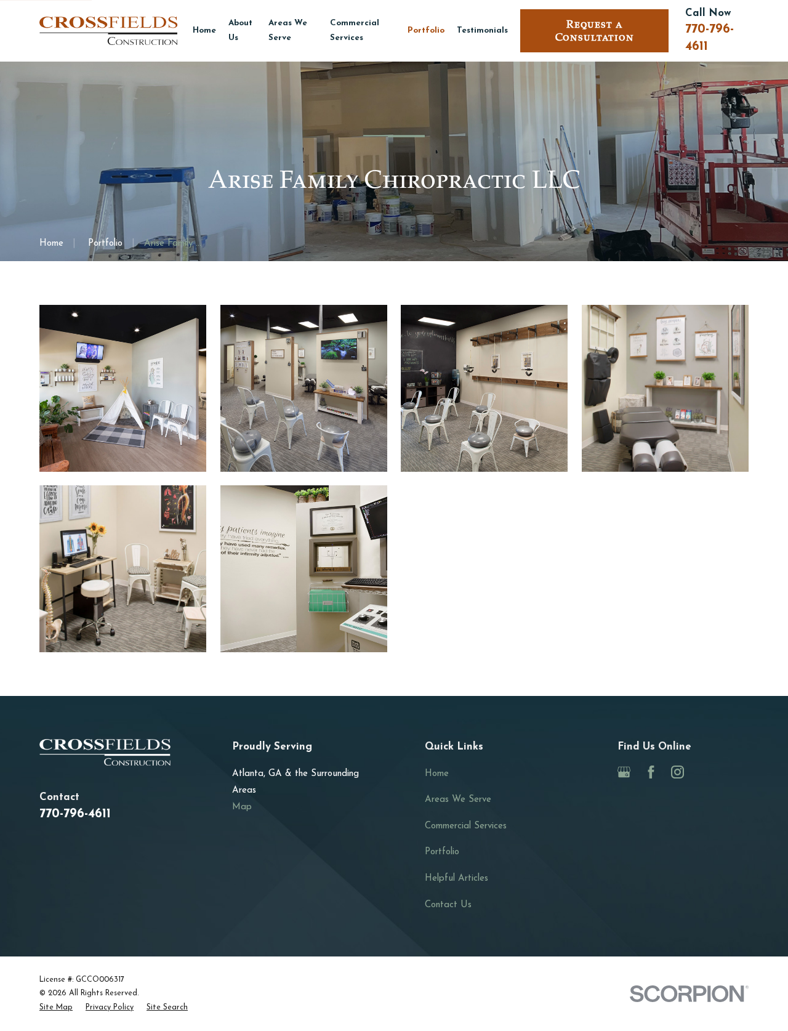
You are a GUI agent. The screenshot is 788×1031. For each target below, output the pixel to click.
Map (242, 807)
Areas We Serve (458, 799)
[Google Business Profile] (623, 772)
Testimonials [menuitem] (482, 30)
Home (437, 773)
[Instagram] (677, 772)
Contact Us (448, 905)
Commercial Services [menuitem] (354, 30)
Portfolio (442, 852)
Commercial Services (466, 826)
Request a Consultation (594, 31)
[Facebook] (651, 772)
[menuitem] (56, 1008)
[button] (122, 388)
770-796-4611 (75, 814)
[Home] (108, 30)
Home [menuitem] (204, 30)
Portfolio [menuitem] (426, 30)
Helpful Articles (456, 878)
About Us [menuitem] (240, 30)
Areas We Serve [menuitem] (287, 30)
